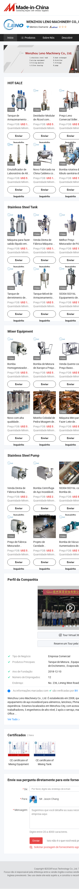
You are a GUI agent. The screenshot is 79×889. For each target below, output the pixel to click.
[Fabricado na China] (27, 7)
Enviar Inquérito (18, 136)
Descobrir (67, 37)
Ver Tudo (13, 719)
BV (76, 690)
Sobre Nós (48, 37)
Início (10, 37)
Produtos (30, 37)
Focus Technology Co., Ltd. (64, 868)
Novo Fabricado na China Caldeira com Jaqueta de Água (44, 173)
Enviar (36, 840)
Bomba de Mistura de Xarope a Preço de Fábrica (43, 367)
